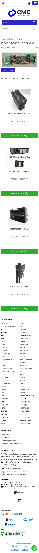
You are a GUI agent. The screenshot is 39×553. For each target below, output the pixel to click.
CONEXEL (23, 405)
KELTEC (3, 387)
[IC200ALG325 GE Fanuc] (19, 227)
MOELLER (4, 399)
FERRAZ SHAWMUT (7, 372)
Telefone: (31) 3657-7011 (11, 482)
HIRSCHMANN (5, 384)
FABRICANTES (25, 423)
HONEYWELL (24, 417)
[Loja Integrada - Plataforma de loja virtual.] (19, 546)
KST (2, 393)
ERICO (3, 366)
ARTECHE (4, 323)
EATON (22, 378)
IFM (21, 414)
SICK (22, 326)
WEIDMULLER (25, 350)
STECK (22, 381)
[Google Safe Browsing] (20, 533)
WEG (22, 375)
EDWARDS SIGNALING (8, 360)
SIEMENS (23, 329)
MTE (2, 402)
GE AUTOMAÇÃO (16, 39)
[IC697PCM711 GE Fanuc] (19, 285)
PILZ (22, 387)
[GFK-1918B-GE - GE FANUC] (19, 170)
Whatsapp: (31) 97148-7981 (12, 484)
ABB (21, 384)
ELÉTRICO (4, 363)
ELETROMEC (24, 408)
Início (3, 39)
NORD (3, 408)
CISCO (3, 341)
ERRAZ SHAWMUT (7, 369)
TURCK (22, 341)
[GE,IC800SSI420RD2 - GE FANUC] (19, 112)
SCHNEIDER (24, 366)
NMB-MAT (4, 405)
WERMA (23, 353)
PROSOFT (4, 420)
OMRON (23, 363)
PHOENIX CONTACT (27, 369)
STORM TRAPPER (26, 332)
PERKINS (4, 414)
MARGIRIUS (24, 399)
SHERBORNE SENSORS (28, 360)
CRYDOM (4, 347)
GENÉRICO (4, 378)
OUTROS (4, 411)
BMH (2, 338)
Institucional (5, 437)
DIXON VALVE (5, 353)
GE (8, 39)
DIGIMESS (4, 350)
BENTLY (3, 335)
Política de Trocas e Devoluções (11, 443)
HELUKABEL (24, 411)
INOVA (22, 356)
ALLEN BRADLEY (26, 420)
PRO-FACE (4, 417)
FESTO (3, 375)
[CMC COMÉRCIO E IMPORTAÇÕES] (19, 13)
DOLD (3, 356)
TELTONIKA (24, 338)
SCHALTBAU (24, 323)
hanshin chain (5, 381)
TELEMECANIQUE (26, 335)
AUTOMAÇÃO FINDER (8, 326)
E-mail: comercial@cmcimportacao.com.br (19, 486)
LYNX (2, 396)
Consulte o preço (8, 70)
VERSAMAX (24, 344)
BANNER (4, 332)
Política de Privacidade (8, 440)
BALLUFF (4, 329)
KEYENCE (4, 390)
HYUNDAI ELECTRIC (27, 396)
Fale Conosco (5, 434)
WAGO (22, 347)
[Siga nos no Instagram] (20, 501)
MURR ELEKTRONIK (27, 402)
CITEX (3, 344)
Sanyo (3, 423)
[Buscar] (34, 28)
